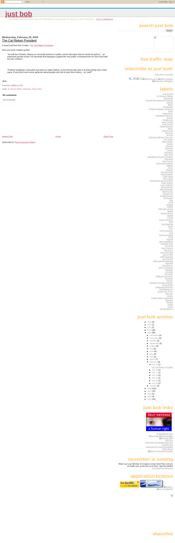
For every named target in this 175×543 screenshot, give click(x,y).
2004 (149, 399)
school (170, 307)
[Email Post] (23, 85)
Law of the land (166, 252)
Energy (170, 118)
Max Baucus (167, 265)
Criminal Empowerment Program (159, 100)
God (171, 233)
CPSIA (170, 218)
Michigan (169, 270)
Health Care (168, 120)
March (153, 359)
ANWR (170, 207)
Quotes (170, 144)
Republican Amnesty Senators (160, 157)
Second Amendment (164, 163)
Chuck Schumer (166, 220)
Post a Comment (9, 100)
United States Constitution (162, 298)
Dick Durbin (168, 178)
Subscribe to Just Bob (164, 74)
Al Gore (170, 135)
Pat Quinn (169, 274)
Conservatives (167, 174)
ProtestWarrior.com (165, 434)
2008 (149, 388)
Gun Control (168, 94)
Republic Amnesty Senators (161, 283)
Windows (169, 300)
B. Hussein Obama (15, 89)
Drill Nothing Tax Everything (161, 181)
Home (58, 136)
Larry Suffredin (167, 185)
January (153, 386)
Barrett (170, 215)
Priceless (169, 278)
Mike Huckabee (166, 189)
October (153, 341)
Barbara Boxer (167, 213)
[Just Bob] (162, 81)
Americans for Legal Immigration (159, 447)
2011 (149, 327)
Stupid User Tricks (165, 291)
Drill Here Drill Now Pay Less (161, 137)
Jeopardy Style (166, 244)
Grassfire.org (167, 445)
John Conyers (167, 248)
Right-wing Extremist (164, 287)
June (152, 351)
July (152, 349)
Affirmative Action (165, 209)
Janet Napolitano (166, 241)
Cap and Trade (167, 172)
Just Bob (18, 14)
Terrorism (169, 133)
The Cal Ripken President (19, 40)
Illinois (170, 105)
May (152, 354)
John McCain (167, 131)
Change (169, 150)
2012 (149, 325)
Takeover (169, 294)
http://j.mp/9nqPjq (104, 19)
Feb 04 (155, 383)
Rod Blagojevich (166, 289)
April (152, 357)
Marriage (169, 263)
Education (169, 159)
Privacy (170, 281)
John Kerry (168, 250)
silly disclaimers (166, 309)
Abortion (169, 170)
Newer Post (7, 136)
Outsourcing (168, 194)
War (171, 200)
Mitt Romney (167, 191)
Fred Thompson (166, 231)
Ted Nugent (168, 198)
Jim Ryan (169, 246)
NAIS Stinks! (167, 449)
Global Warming (166, 126)
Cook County (167, 124)
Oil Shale (169, 272)
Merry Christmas (166, 268)
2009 (149, 333)
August (153, 346)
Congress (169, 148)
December (154, 335)
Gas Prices (168, 139)
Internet (170, 239)
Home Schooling (166, 235)
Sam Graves (167, 161)
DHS (171, 222)
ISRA (170, 237)
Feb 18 (155, 370)
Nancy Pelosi (37, 89)
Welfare (170, 165)
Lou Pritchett (167, 259)
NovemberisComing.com (162, 468)
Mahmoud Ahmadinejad (163, 261)
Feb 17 (155, 372)
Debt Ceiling (168, 176)
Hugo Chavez (167, 183)
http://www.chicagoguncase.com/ (159, 442)
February (154, 362)
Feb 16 (155, 375)
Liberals (169, 102)
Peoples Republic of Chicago (161, 109)
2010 (149, 330)
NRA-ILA (169, 440)
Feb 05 (155, 380)
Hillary (170, 129)
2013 (149, 322)
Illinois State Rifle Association (161, 436)
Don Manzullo (167, 224)
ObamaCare (168, 113)
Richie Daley (167, 285)
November (154, 338)
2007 (149, 391)
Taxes (170, 111)
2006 (149, 394)
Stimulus (169, 146)
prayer (170, 304)
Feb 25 (155, 364)
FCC (171, 228)
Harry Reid (168, 155)
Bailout (170, 211)
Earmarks (169, 152)
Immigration (168, 107)
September (154, 343)
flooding (170, 302)
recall (170, 202)
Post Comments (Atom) (24, 142)
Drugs (170, 226)
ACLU (170, 168)
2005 (149, 396)
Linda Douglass (166, 257)
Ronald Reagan (166, 196)
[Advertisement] (32, 30)
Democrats (27, 89)
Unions (170, 296)
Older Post (108, 136)
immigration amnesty (164, 115)
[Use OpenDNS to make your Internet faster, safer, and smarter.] (130, 487)
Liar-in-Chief (168, 254)
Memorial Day (167, 187)
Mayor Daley (167, 142)
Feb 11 (155, 378)
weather (169, 205)
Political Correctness (164, 276)
